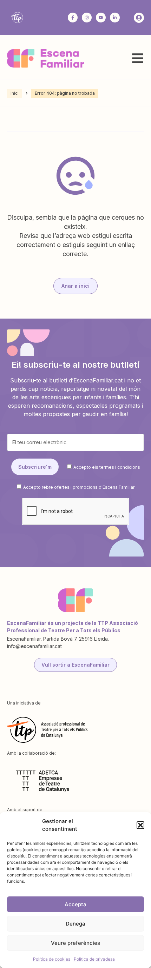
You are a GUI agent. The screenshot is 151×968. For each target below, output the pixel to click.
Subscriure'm (35, 467)
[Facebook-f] (73, 17)
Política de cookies (51, 959)
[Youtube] (101, 17)
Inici (15, 93)
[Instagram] (87, 17)
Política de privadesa (94, 959)
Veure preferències (75, 943)
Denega (75, 923)
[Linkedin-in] (115, 17)
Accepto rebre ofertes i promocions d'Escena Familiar (78, 486)
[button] (140, 825)
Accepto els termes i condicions (106, 467)
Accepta (75, 904)
